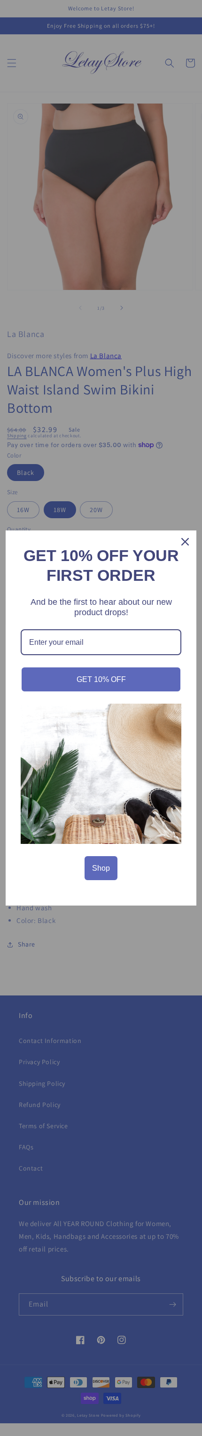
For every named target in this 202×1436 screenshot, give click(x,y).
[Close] (185, 541)
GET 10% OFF (101, 679)
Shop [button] (101, 868)
